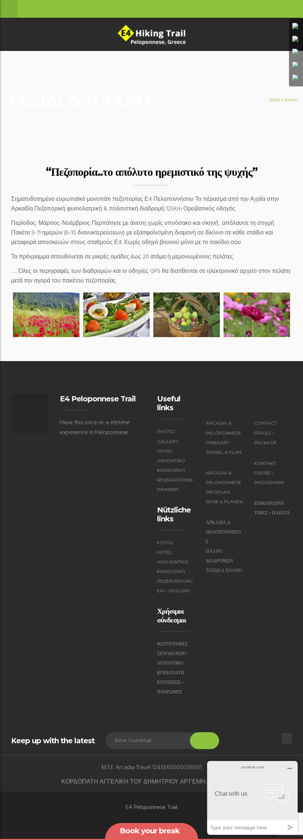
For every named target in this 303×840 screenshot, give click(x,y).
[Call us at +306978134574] (296, 26)
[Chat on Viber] (296, 52)
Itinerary (217, 442)
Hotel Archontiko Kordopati (172, 561)
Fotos (165, 542)
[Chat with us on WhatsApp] (296, 39)
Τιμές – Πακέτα (272, 512)
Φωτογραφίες (172, 644)
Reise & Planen (224, 501)
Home (255, 99)
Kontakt (265, 463)
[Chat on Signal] (296, 65)
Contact (265, 423)
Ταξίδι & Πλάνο (224, 570)
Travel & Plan (223, 452)
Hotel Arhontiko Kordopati (171, 460)
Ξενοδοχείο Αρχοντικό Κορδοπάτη (171, 663)
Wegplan (218, 492)
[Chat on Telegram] (296, 78)
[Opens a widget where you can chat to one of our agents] (252, 797)
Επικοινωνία (269, 503)
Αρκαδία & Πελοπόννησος (223, 532)
